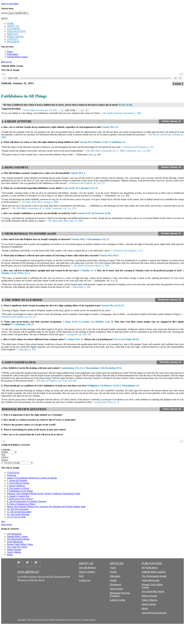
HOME (10, 23)
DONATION (13, 41)
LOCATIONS (13, 28)
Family (113, 572)
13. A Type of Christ (16, 517)
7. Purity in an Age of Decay (20, 498)
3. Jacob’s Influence (16, 485)
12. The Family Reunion (18, 514)
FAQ (81, 576)
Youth (113, 567)
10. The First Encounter (18, 509)
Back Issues (6, 524)
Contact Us (84, 580)
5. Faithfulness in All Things (20, 491)
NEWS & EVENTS (16, 31)
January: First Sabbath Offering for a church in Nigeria (32, 478)
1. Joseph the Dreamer (17, 480)
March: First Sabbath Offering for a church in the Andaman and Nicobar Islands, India (46, 506)
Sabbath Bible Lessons (17, 57)
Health (113, 580)
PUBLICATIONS (15, 36)
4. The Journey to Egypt (18, 488)
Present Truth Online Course (20, 544)
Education (115, 576)
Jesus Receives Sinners (154, 613)
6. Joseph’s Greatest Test (18, 496)
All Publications (14, 534)
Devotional (115, 584)
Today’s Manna (149, 600)
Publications (12, 54)
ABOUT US (13, 26)
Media (10, 554)
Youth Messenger (15, 541)
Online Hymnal (14, 549)
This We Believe (87, 567)
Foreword (11, 475)
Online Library (149, 604)
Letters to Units (117, 600)
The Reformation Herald (18, 539)
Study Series (116, 589)
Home (10, 51)
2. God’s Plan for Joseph (18, 483)
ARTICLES (12, 34)
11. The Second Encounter (19, 511)
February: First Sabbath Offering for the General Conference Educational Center (43, 493)
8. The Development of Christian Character (26, 501)
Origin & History (87, 572)
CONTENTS (13, 472)
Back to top (6, 61)
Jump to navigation (9, 3)
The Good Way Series (17, 547)
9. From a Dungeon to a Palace (21, 504)
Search (4, 13)
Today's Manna (14, 552)
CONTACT (12, 39)
